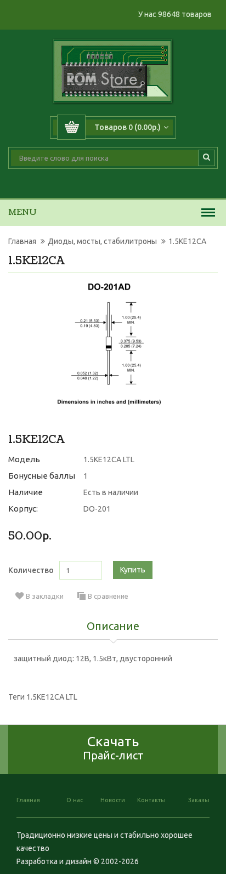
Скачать (113, 748)
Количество (31, 570)
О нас (74, 800)
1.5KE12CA (187, 241)
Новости (112, 800)
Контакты (151, 800)
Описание (113, 626)
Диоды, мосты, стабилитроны (102, 241)
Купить (132, 569)
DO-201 (97, 508)
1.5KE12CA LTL (51, 697)
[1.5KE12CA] (109, 343)
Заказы (199, 800)
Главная (22, 241)
